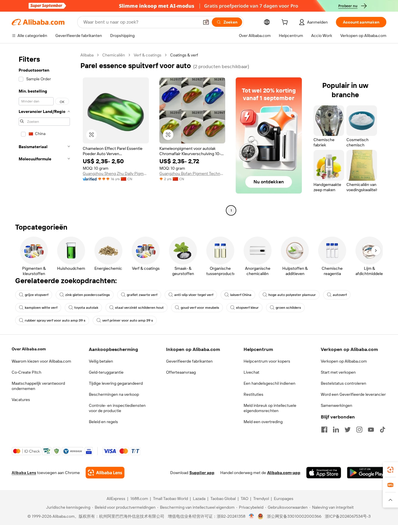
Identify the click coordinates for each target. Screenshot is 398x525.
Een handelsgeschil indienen (269, 383)
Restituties (253, 394)
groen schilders (288, 308)
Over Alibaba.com (29, 349)
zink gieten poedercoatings (87, 295)
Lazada (199, 498)
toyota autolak (86, 308)
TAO (244, 498)
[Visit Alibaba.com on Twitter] (347, 429)
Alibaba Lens (24, 472)
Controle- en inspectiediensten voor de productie (117, 408)
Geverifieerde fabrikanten (189, 361)
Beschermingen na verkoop (114, 394)
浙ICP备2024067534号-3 (348, 516)
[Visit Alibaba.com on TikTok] (382, 429)
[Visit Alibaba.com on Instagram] (359, 429)
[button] (205, 22)
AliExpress (116, 498)
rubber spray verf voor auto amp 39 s (55, 320)
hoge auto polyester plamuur (292, 295)
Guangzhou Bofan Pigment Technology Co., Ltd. (192, 173)
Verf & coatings (147, 55)
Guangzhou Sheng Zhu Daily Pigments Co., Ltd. (116, 173)
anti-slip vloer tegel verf (193, 295)
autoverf (340, 295)
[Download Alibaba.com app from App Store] (323, 472)
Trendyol (261, 498)
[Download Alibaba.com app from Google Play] (366, 472)
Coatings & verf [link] (184, 55)
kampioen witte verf (41, 308)
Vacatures (21, 399)
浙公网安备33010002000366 (294, 516)
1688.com (139, 498)
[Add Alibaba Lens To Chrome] (105, 472)
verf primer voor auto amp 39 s (127, 320)
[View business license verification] (251, 516)
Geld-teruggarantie (106, 372)
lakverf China (240, 295)
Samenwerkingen (336, 405)
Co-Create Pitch (26, 372)
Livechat (251, 372)
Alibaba (87, 55)
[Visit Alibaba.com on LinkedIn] (335, 429)
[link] (390, 469)
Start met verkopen (338, 372)
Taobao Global (223, 498)
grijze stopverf (36, 295)
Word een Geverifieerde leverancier (353, 394)
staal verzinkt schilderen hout (139, 308)
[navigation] (44, 133)
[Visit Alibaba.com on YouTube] (370, 429)
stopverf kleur (247, 308)
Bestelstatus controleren (343, 383)
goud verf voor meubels (200, 308)
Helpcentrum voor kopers (267, 361)
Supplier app (201, 472)
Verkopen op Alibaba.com (344, 361)
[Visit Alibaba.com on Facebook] (324, 429)
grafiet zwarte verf (142, 295)
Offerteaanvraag (181, 372)
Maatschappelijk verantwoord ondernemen (38, 386)
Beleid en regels (103, 421)
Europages (283, 498)
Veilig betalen (101, 361)
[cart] (285, 23)
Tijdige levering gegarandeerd (116, 383)
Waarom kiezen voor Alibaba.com (41, 361)
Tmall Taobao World (170, 498)
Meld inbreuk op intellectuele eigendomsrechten (270, 408)
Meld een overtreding (263, 421)
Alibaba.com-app (283, 472)
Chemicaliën (113, 55)
